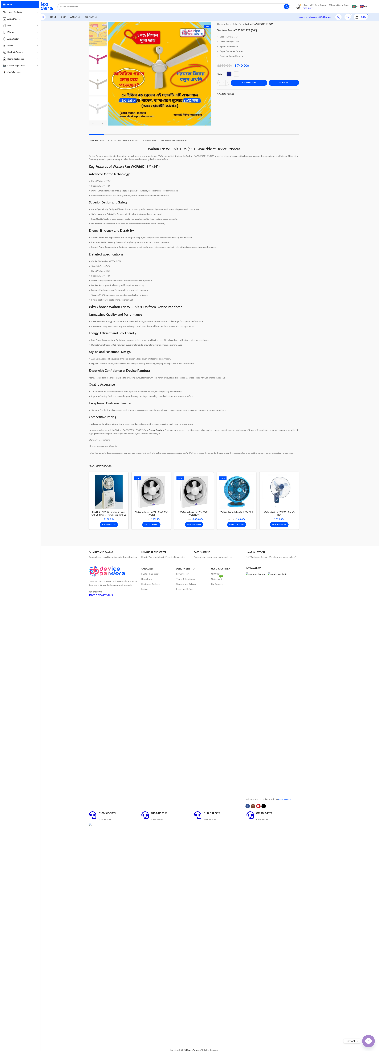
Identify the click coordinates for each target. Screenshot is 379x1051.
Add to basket (249, 82)
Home (220, 24)
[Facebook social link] (247, 806)
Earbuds (144, 589)
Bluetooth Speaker (149, 573)
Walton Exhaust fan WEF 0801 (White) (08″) (194, 513)
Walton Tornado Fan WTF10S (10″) (236, 512)
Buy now (284, 82)
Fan (227, 24)
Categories (147, 568)
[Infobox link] (114, 555)
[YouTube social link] (258, 806)
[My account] (338, 17)
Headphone (146, 579)
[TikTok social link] (263, 806)
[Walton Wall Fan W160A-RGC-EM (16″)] (279, 491)
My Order (215, 573)
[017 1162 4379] (250, 815)
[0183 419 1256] (145, 815)
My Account (217, 578)
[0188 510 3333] (92, 815)
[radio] (229, 74)
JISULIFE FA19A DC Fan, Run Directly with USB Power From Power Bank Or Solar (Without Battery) (108, 515)
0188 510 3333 (107, 813)
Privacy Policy (182, 573)
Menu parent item (185, 568)
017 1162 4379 (264, 813)
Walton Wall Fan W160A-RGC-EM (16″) (279, 513)
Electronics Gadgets (150, 584)
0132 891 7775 (212, 813)
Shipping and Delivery (186, 584)
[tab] (96, 138)
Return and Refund (184, 589)
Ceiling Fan (237, 24)
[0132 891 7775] (197, 815)
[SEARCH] (286, 6)
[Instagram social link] (253, 806)
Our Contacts (217, 584)
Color (220, 74)
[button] (93, 123)
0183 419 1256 (159, 813)
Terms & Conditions (185, 579)
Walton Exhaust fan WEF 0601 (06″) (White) (151, 513)
